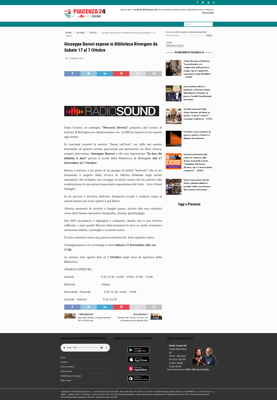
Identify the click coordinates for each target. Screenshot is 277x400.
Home (63, 357)
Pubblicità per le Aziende (71, 376)
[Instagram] (213, 2)
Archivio (64, 362)
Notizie (80, 32)
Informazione (66, 371)
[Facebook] (197, 2)
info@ (180, 362)
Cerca (209, 35)
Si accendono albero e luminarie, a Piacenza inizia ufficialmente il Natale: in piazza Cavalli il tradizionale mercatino (198, 93)
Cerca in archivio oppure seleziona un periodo (186, 32)
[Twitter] (202, 2)
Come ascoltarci (67, 366)
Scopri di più (175, 366)
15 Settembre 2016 (75, 58)
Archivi (169, 42)
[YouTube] (208, 2)
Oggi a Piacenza (189, 204)
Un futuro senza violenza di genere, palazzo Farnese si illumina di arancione (197, 135)
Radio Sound (66, 380)
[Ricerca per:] (198, 24)
